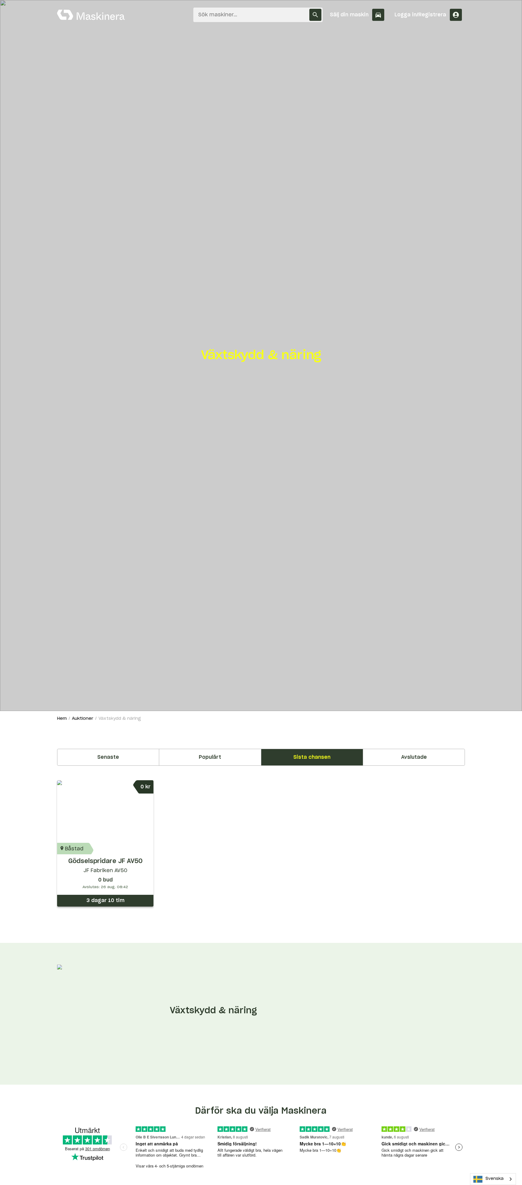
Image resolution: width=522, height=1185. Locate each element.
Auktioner (82, 718)
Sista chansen (311, 757)
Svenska (494, 1179)
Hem (62, 718)
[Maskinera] (91, 15)
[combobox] (493, 1179)
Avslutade (414, 757)
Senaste (108, 757)
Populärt (210, 757)
